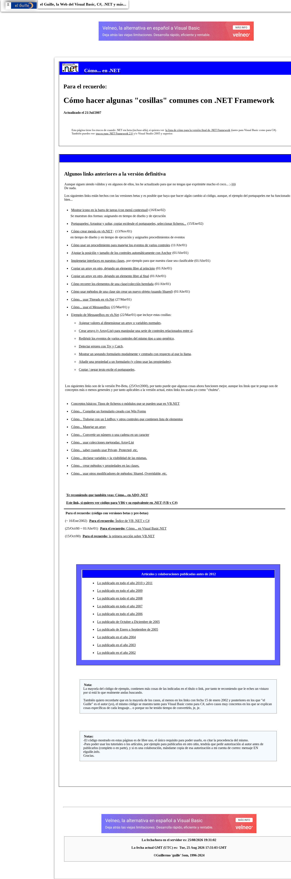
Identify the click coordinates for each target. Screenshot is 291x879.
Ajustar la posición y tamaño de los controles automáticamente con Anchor (121, 253)
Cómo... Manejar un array (88, 427)
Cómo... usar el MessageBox (90, 307)
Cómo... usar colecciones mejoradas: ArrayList (102, 442)
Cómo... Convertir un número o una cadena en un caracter (110, 435)
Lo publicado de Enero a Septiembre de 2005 (127, 629)
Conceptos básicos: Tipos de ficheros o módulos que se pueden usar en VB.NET (125, 403)
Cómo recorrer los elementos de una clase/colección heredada (112, 284)
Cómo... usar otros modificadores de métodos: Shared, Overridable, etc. (119, 473)
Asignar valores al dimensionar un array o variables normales (120, 323)
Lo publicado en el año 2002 (116, 652)
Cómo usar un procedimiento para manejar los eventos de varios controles (120, 245)
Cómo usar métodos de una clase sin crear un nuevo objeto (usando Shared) (122, 291)
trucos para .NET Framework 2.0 (114, 133)
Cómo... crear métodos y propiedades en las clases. (105, 465)
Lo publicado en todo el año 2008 (120, 598)
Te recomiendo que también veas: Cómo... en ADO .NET (107, 495)
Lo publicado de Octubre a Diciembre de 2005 (128, 622)
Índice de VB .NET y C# (119, 521)
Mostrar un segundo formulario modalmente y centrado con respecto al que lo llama (135, 354)
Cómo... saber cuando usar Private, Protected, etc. (104, 450)
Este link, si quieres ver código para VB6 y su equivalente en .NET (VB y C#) (121, 502)
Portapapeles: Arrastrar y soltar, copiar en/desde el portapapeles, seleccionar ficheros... (128, 223)
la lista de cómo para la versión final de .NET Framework (197, 130)
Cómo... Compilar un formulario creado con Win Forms (108, 411)
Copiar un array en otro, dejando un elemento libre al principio (113, 268)
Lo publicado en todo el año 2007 (120, 606)
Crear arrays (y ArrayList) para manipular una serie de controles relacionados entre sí (135, 331)
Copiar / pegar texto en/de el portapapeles (106, 369)
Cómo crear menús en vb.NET (91, 231)
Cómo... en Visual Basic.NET (133, 528)
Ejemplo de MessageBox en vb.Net (95, 315)
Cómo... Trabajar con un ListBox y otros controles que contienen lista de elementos (127, 419)
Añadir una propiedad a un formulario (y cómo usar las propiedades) (125, 361)
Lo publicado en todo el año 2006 (120, 614)
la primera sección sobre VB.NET (119, 536)
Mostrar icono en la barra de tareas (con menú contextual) (109, 210)
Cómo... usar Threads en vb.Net (92, 299)
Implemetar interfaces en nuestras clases (97, 260)
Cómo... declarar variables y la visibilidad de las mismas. (109, 458)
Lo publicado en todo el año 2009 (120, 590)
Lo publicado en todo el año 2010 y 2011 (125, 583)
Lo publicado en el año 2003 (116, 645)
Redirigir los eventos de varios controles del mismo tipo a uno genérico (126, 338)
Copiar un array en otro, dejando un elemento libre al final (110, 276)
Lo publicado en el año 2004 (116, 637)
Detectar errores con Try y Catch (101, 346)
